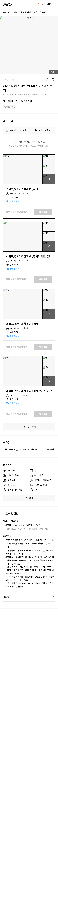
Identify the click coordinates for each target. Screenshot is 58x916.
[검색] (38, 4)
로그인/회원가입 (48, 4)
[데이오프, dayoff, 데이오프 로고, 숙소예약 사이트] (9, 4)
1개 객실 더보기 (29, 426)
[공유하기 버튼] (48, 80)
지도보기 (34, 449)
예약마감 (43, 212)
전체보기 (29, 497)
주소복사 (50, 449)
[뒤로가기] (4, 12)
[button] (23, 169)
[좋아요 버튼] (53, 80)
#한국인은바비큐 (9, 107)
